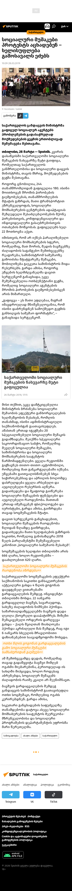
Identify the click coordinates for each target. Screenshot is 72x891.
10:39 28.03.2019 (11, 63)
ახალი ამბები (30, 735)
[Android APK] (13, 855)
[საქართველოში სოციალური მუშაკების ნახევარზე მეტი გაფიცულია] (36, 349)
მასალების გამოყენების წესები (22, 821)
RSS (27, 826)
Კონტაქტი (33, 816)
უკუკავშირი (9, 845)
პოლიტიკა (47, 784)
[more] (66, 394)
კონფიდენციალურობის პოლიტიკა (24, 831)
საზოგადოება (11, 735)
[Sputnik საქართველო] (11, 27)
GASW (19, 109)
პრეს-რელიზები (12, 826)
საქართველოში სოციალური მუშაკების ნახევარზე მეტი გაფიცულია (33, 382)
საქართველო (49, 735)
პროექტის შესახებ (14, 816)
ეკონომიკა (64, 784)
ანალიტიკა (30, 784)
